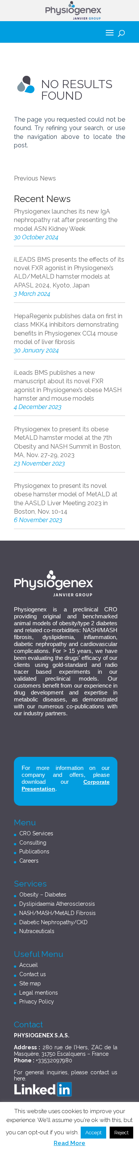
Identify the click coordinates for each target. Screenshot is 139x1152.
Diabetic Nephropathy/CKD (53, 922)
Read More (69, 1143)
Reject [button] (121, 1132)
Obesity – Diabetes (42, 895)
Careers (29, 861)
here (19, 1078)
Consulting (32, 843)
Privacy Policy (36, 1001)
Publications (34, 851)
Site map (30, 983)
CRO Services (36, 833)
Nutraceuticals (36, 931)
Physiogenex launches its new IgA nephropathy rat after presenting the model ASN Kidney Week (65, 220)
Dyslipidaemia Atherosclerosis (57, 904)
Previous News (35, 178)
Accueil (28, 965)
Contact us (32, 974)
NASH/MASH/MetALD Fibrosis (57, 913)
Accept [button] (93, 1132)
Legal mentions (38, 993)
